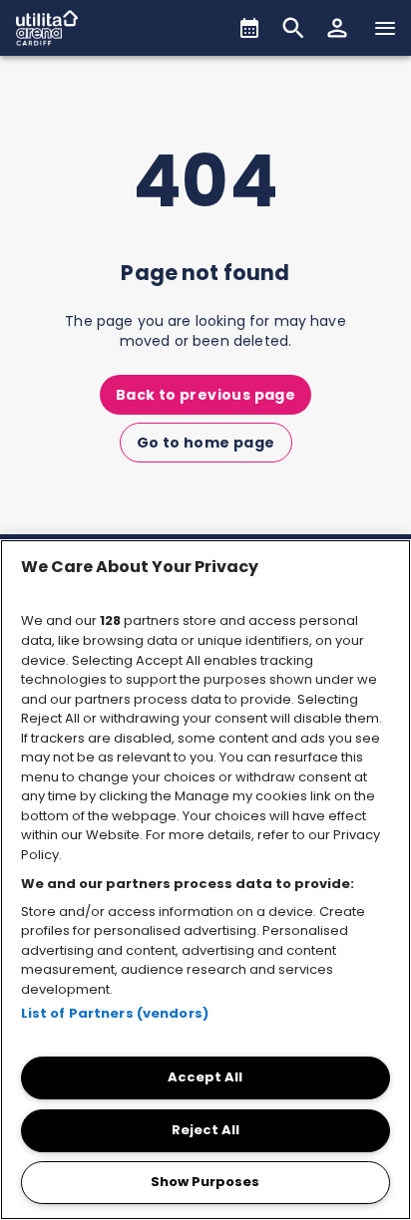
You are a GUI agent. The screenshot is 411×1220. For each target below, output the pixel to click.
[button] (337, 28)
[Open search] (293, 28)
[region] (205, 879)
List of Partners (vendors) (114, 1013)
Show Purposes (205, 1181)
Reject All (205, 1129)
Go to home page (206, 443)
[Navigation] (385, 28)
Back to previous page (205, 395)
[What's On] (249, 28)
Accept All (205, 1077)
